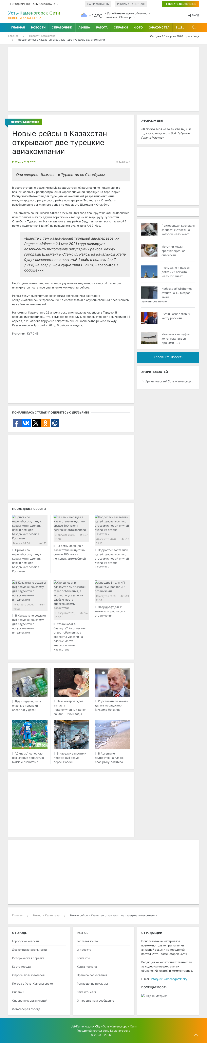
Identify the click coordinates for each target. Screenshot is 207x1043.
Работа (102, 27)
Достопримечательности (29, 949)
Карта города (21, 966)
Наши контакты (98, 3)
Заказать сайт (86, 992)
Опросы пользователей (28, 975)
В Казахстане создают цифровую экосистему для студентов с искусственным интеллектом (29, 624)
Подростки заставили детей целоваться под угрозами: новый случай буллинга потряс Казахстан (112, 558)
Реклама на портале (131, 3)
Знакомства (159, 27)
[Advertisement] (103, 79)
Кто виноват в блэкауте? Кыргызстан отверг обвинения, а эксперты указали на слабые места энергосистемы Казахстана (70, 636)
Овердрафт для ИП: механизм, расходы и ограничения (110, 611)
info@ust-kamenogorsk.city (169, 979)
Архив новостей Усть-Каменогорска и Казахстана (170, 381)
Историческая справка (28, 958)
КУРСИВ (33, 333)
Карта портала (87, 966)
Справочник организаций (29, 1000)
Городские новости (25, 941)
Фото (138, 27)
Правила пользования (92, 975)
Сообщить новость (169, 357)
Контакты (83, 958)
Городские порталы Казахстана (32, 3)
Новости (38, 27)
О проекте (84, 949)
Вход (195, 15)
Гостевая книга (87, 941)
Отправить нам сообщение (95, 1000)
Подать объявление (181, 3)
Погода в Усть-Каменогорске (32, 983)
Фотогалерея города (26, 1009)
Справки (121, 27)
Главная (18, 27)
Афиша (84, 27)
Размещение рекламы (92, 983)
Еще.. (180, 27)
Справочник (62, 27)
